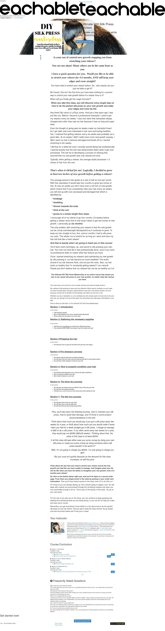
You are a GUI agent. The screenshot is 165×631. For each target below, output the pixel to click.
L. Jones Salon (104, 528)
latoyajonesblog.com (93, 523)
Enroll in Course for (85, 42)
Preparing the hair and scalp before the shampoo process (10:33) (73, 571)
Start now (22, 16)
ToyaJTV (86, 528)
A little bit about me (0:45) (62, 554)
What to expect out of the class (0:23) (65, 556)
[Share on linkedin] (40, 59)
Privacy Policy (58, 625)
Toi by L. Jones (78, 531)
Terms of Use (58, 623)
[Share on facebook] (40, 55)
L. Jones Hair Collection (104, 530)
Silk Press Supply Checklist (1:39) (64, 564)
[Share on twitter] (40, 57)
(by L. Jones (80, 530)
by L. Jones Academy (17, 18)
